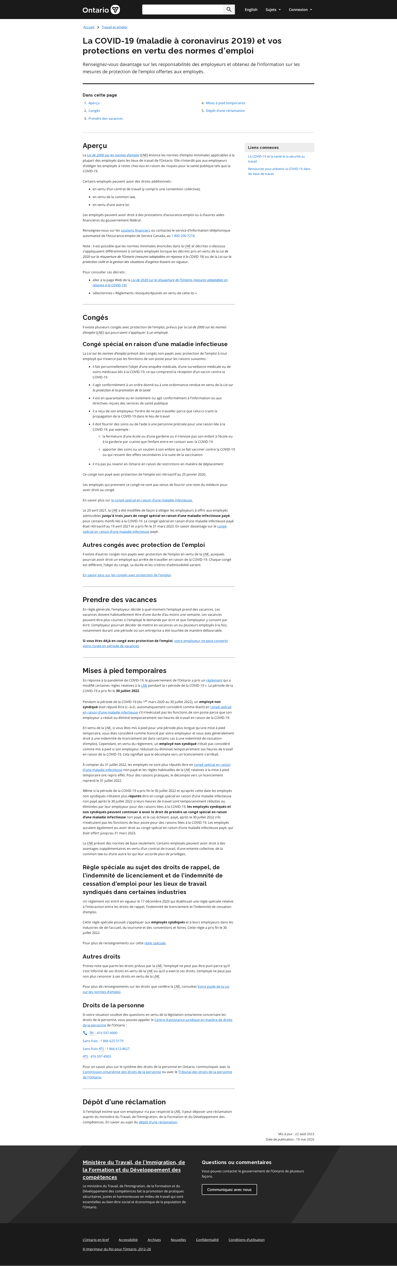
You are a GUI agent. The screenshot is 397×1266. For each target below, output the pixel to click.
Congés (94, 110)
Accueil (88, 27)
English (251, 9)
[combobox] (188, 9)
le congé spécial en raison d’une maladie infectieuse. (152, 500)
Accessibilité (128, 1239)
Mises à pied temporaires (225, 103)
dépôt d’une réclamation (158, 1122)
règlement (214, 680)
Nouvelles (178, 1239)
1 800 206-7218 (183, 235)
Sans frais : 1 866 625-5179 (103, 1041)
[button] (229, 9)
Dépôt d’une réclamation (225, 110)
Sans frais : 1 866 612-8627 (106, 1048)
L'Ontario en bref (96, 1239)
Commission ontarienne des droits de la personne (122, 1072)
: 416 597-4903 (97, 1056)
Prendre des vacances (105, 118)
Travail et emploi (114, 27)
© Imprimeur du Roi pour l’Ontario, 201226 (117, 1249)
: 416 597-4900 (103, 1032)
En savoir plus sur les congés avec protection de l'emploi (127, 575)
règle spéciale (155, 943)
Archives (154, 1239)
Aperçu (94, 103)
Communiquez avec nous (229, 1189)
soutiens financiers (135, 230)
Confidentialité (207, 1239)
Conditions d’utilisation (247, 1239)
